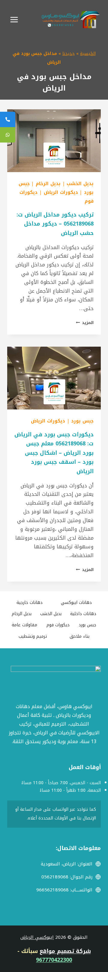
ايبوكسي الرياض (37, 937)
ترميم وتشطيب (33, 636)
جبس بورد (82, 421)
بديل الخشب (80, 183)
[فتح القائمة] (14, 19)
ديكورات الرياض (61, 192)
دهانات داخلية (83, 614)
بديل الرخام (48, 183)
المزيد (85, 322)
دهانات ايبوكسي (76, 602)
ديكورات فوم (58, 625)
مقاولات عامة (24, 625)
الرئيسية (88, 53)
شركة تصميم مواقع (65, 951)
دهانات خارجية (29, 602)
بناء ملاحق (79, 636)
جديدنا (68, 53)
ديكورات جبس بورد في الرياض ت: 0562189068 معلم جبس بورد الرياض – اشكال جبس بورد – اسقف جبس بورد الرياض (54, 452)
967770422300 (54, 960)
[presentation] (54, 140)
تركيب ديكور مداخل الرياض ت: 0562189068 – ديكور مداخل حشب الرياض (55, 224)
